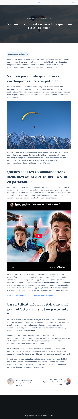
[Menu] (73, 2)
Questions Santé (45, 18)
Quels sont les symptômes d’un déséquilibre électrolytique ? (30, 295)
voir (26, 54)
